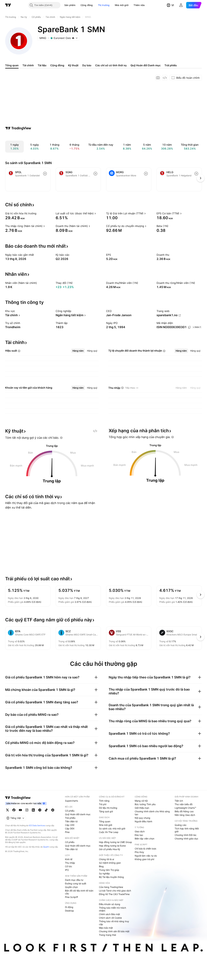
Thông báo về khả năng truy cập (114, 923)
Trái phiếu (70, 817)
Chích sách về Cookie (110, 917)
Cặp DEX (69, 828)
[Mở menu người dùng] (181, 5)
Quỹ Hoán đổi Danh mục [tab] (146, 65)
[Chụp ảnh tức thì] (158, 77)
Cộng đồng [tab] (57, 65)
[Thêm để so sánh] (45, 173)
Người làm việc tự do (146, 855)
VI (172, 5)
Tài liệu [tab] (42, 65)
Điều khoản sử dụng (109, 904)
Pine (67, 832)
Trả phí (102, 804)
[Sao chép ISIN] (189, 327)
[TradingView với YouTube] (20, 810)
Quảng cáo (180, 825)
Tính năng (104, 800)
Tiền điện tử (71, 821)
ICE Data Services (37, 825)
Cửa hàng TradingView (111, 887)
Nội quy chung (142, 817)
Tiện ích (179, 800)
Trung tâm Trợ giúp (109, 870)
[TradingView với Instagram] (27, 810)
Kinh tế (68, 859)
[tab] (78, 351)
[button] (77, 5)
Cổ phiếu (69, 810)
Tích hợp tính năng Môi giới (187, 830)
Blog (101, 866)
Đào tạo (139, 835)
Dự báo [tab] (86, 65)
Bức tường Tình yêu (145, 804)
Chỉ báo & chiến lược (145, 848)
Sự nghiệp (104, 873)
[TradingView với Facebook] (14, 810)
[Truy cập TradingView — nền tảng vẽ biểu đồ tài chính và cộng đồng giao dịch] (18, 128)
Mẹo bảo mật (106, 927)
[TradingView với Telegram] (40, 810)
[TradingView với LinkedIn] (33, 810)
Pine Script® (71, 897)
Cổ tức (68, 866)
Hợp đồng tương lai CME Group (115, 842)
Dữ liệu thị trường (108, 807)
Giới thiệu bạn (142, 807)
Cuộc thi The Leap (108, 832)
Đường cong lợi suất (75, 883)
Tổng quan (104, 821)
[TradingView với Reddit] (52, 810)
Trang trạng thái (107, 935)
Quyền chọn (71, 887)
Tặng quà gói (106, 811)
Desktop (69, 910)
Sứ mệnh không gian (110, 862)
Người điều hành (143, 821)
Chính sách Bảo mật (109, 914)
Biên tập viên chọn (144, 838)
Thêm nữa (139, 5)
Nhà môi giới (122, 5)
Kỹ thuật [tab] (73, 65)
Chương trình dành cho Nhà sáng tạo (152, 813)
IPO (67, 870)
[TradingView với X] (7, 810)
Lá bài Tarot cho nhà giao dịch (115, 890)
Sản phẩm (69, 5)
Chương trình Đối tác (185, 835)
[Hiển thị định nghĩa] (38, 213)
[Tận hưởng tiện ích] (165, 77)
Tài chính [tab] (28, 65)
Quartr (46, 847)
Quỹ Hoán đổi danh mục (78, 814)
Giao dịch (140, 831)
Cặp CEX (69, 825)
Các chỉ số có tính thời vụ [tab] (111, 65)
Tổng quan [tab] (12, 65)
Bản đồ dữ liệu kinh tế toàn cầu (79, 892)
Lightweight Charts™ (185, 807)
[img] (73, 38)
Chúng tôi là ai (106, 859)
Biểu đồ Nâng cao (184, 811)
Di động (69, 907)
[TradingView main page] (18, 797)
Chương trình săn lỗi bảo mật (114, 931)
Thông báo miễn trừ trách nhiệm (112, 909)
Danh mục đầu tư (74, 880)
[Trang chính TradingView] (8, 5)
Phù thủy (139, 852)
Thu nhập (70, 862)
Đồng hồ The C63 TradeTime (114, 894)
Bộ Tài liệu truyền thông (111, 877)
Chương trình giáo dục (186, 838)
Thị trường (104, 5)
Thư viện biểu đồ (183, 804)
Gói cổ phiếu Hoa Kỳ (109, 849)
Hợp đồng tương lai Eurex (112, 845)
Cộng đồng (87, 5)
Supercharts (71, 800)
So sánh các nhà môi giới (112, 828)
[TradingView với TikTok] (46, 810)
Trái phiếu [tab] (170, 65)
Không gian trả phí (144, 859)
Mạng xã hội (141, 800)
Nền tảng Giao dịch (185, 815)
